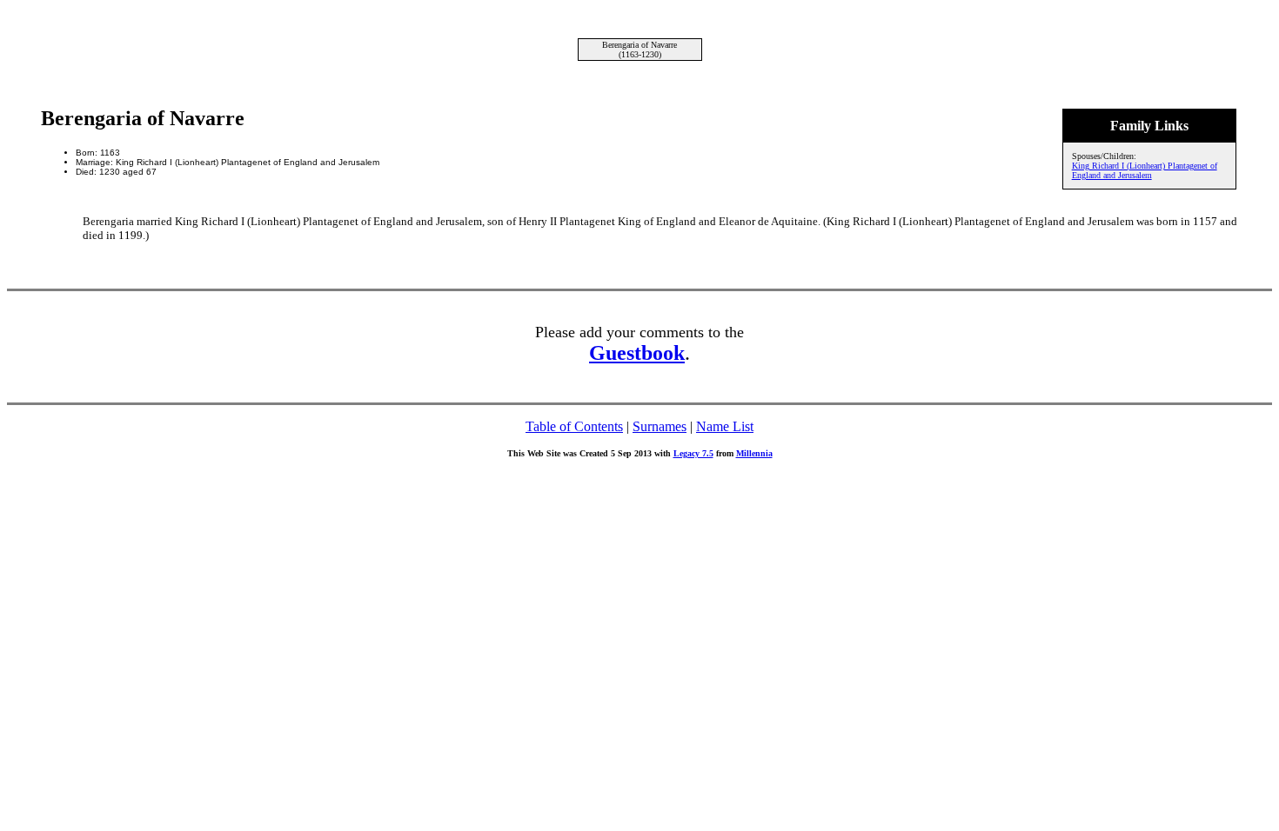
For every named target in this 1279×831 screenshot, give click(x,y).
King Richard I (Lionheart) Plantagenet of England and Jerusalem (1144, 170)
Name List (724, 426)
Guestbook (637, 353)
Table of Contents (574, 426)
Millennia (754, 453)
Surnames (659, 426)
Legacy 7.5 (693, 453)
